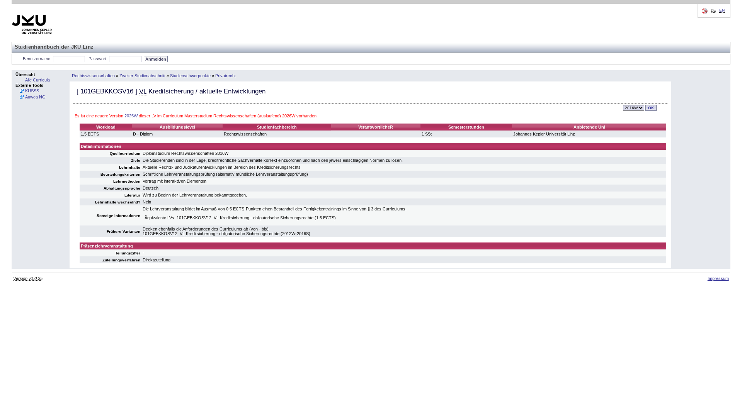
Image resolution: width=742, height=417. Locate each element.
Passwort (97, 58)
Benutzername (36, 58)
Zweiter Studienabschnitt (142, 75)
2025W (131, 116)
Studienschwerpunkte (190, 75)
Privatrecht (225, 75)
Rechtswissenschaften (93, 75)
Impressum (718, 278)
